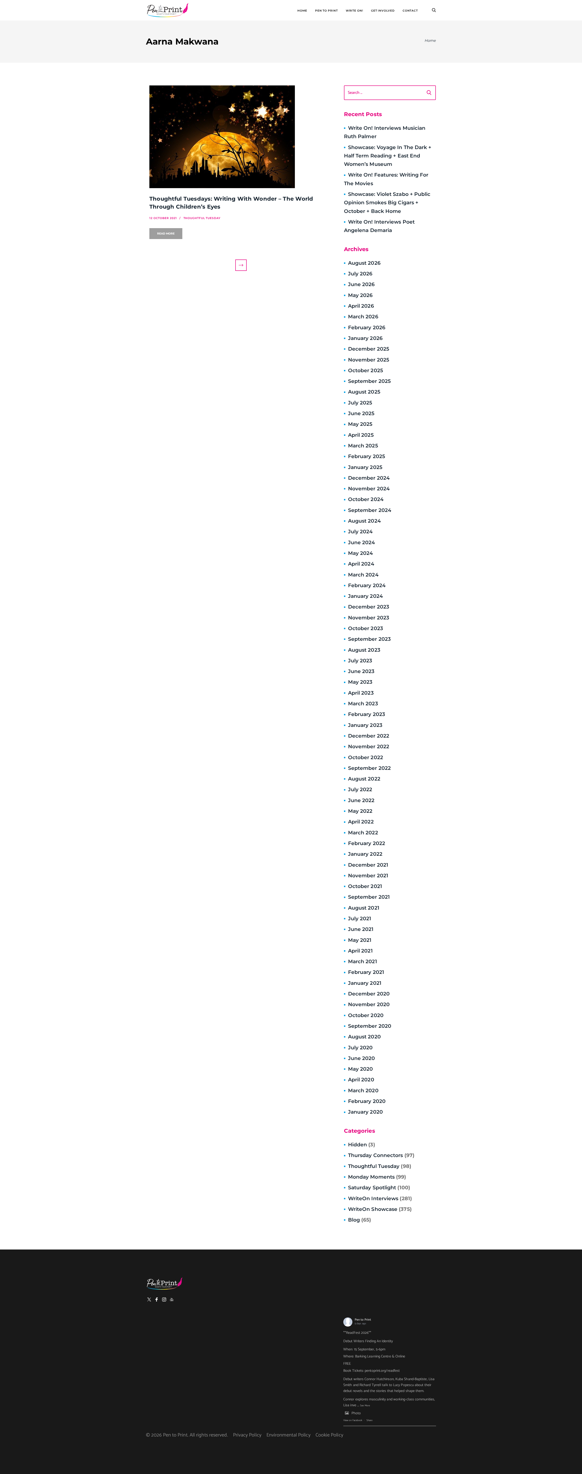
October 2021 (365, 886)
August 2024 (364, 521)
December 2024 (369, 478)
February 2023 (366, 714)
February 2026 (366, 327)
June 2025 (361, 413)
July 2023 (360, 661)
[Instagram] (164, 1299)
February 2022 (366, 843)
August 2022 (364, 779)
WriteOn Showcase (380, 1209)
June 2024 (361, 542)
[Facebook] (157, 1299)
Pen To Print (326, 10)
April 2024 (361, 564)
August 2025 (364, 392)
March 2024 (363, 575)
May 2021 (359, 940)
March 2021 (362, 961)
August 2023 (364, 650)
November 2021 (368, 876)
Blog (359, 1220)
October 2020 (366, 1015)
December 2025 (368, 349)
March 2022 (363, 833)
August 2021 (363, 908)
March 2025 (363, 446)
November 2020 (369, 1004)
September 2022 (369, 768)
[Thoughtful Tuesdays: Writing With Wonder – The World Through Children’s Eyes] (241, 136)
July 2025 (360, 403)
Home (302, 10)
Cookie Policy (329, 1435)
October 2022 (365, 757)
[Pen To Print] (167, 10)
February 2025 (366, 456)
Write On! (354, 10)
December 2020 (369, 994)
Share (369, 1420)
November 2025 (368, 360)
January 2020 (365, 1112)
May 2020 (360, 1069)
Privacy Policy (247, 1435)
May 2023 (360, 682)
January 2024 (365, 596)
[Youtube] (172, 1299)
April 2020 (361, 1080)
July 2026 (360, 274)
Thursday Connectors (381, 1155)
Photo (356, 1413)
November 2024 (369, 489)
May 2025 (360, 424)
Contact (410, 10)
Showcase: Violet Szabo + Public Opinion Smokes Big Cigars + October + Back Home (387, 202)
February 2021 (366, 972)
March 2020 (363, 1090)
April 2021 (360, 951)
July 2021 (359, 918)
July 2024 (360, 532)
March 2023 (363, 704)
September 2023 (369, 639)
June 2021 (361, 929)
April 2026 (361, 306)
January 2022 (365, 854)
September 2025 (369, 381)
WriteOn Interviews (380, 1198)
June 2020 (361, 1058)
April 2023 (361, 693)
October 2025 (365, 370)
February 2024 (367, 585)
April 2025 (361, 435)
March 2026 (363, 317)
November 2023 (368, 618)
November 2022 (368, 746)
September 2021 (369, 897)
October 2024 (366, 499)
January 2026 (365, 338)
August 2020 (364, 1037)
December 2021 (368, 865)
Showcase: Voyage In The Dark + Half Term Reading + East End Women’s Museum (387, 155)
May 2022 (360, 811)
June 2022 (361, 800)
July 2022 (360, 789)
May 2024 (360, 553)
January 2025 (365, 467)
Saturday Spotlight (379, 1188)
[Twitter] (149, 1299)
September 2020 (369, 1026)
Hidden (361, 1145)
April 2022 (361, 822)
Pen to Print (363, 1319)
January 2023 (365, 725)
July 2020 (360, 1048)
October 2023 (365, 628)
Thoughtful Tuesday (379, 1166)
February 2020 (367, 1101)
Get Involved (383, 10)
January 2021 (364, 983)
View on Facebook (352, 1420)
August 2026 (364, 263)
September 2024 (369, 510)
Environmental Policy (288, 1435)
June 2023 (361, 671)
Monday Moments (377, 1177)
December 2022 (368, 736)
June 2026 (361, 284)
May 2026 (360, 295)
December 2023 (368, 607)
